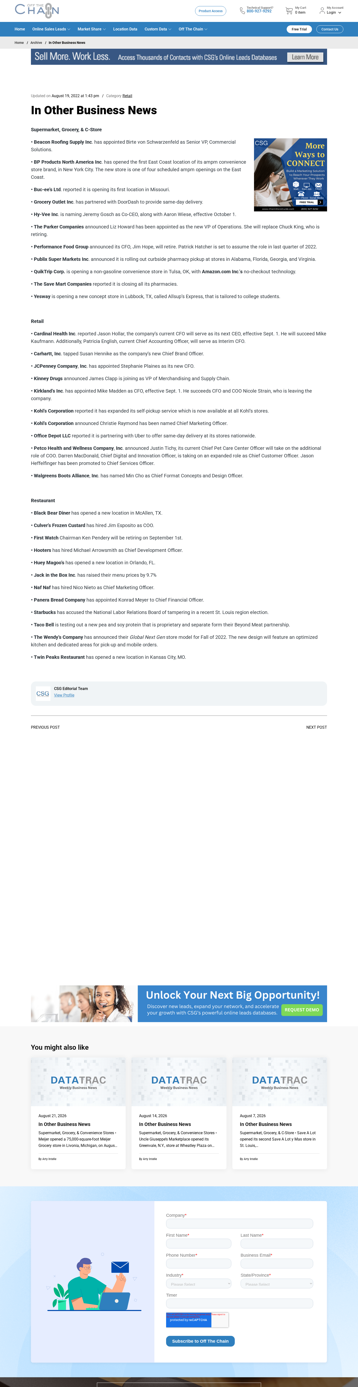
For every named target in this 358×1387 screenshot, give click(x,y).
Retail (127, 96)
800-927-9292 (259, 11)
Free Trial (299, 29)
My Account (335, 7)
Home (20, 29)
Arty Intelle (49, 1159)
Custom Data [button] (156, 29)
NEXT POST (316, 727)
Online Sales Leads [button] (49, 29)
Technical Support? (260, 7)
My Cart (300, 7)
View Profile (64, 695)
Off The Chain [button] (191, 29)
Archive (36, 43)
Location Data (125, 29)
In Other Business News (64, 1124)
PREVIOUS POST (45, 727)
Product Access (211, 11)
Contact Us (329, 29)
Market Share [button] (90, 29)
